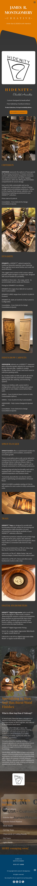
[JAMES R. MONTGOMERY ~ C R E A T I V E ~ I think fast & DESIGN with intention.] (18, 26)
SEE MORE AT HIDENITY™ (18, 112)
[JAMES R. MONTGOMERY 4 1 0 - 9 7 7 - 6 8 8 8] (18, 867)
